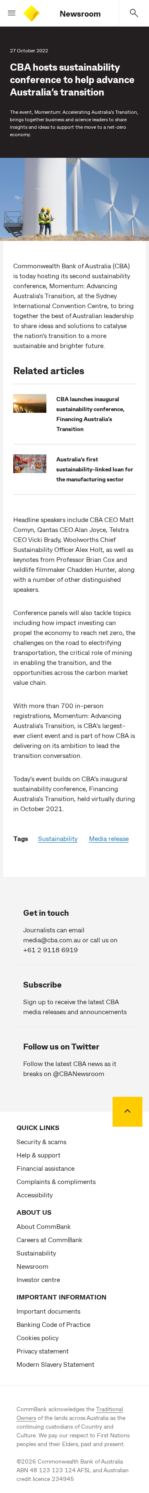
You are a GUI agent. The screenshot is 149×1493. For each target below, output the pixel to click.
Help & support (38, 1155)
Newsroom (80, 13)
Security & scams (41, 1141)
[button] (8, 13)
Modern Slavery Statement (55, 1364)
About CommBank (44, 1226)
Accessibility (35, 1195)
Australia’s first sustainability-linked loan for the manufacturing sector (94, 469)
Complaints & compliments (56, 1181)
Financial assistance (45, 1168)
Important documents (48, 1311)
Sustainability (57, 838)
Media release (109, 838)
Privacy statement (43, 1351)
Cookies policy (37, 1337)
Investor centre (38, 1279)
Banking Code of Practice (53, 1324)
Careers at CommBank (49, 1239)
